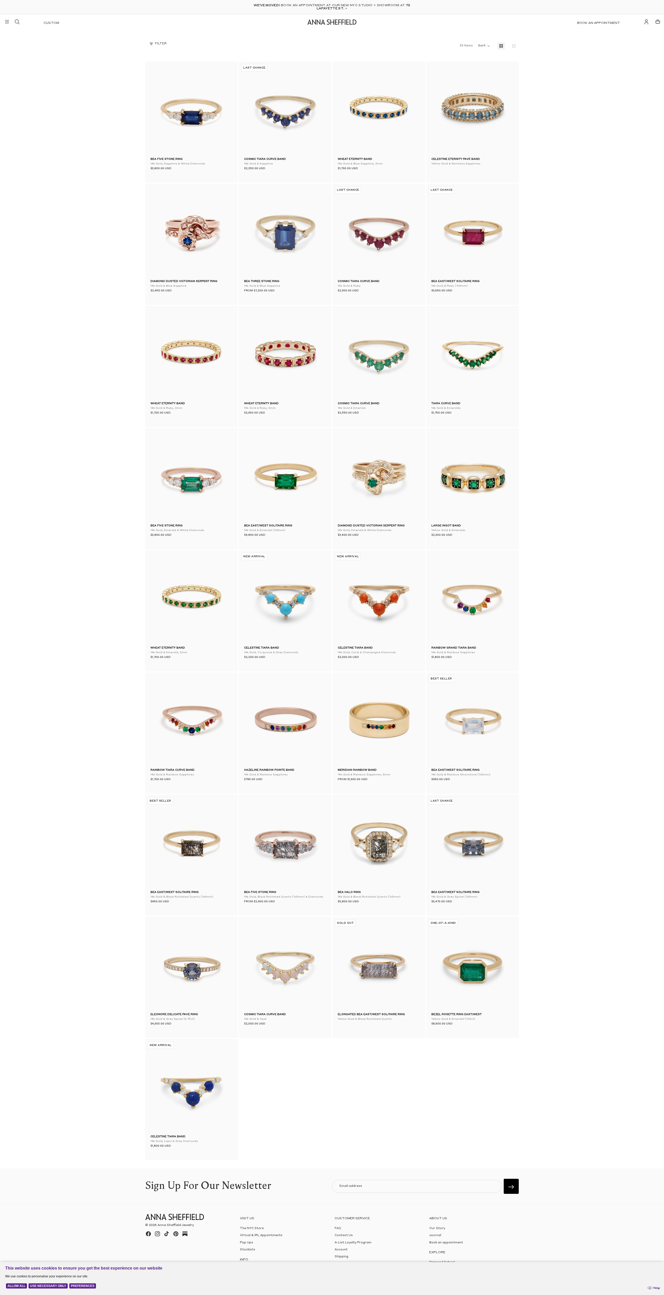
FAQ (338, 1228)
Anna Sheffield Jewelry (175, 1225)
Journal (435, 1235)
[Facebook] (148, 1234)
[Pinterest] (176, 1234)
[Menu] (7, 22)
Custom (51, 23)
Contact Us (344, 1235)
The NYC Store (252, 1228)
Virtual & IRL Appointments (261, 1235)
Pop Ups (246, 1242)
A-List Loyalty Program (353, 1242)
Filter (161, 43)
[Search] (17, 21)
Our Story (437, 1228)
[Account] (646, 21)
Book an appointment (598, 23)
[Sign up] (511, 1186)
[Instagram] (157, 1234)
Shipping (341, 1256)
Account (341, 1249)
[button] (158, 109)
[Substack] (185, 1234)
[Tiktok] (166, 1234)
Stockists (247, 1249)
